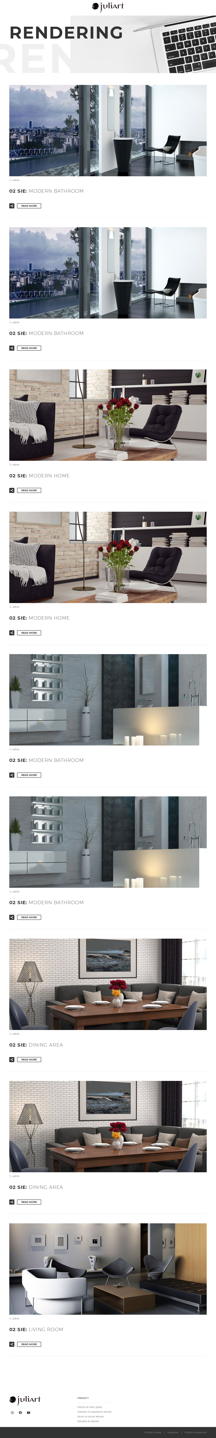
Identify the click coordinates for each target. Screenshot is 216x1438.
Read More (29, 205)
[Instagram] (12, 1413)
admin (15, 180)
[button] (11, 205)
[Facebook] (20, 1413)
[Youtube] (28, 1413)
